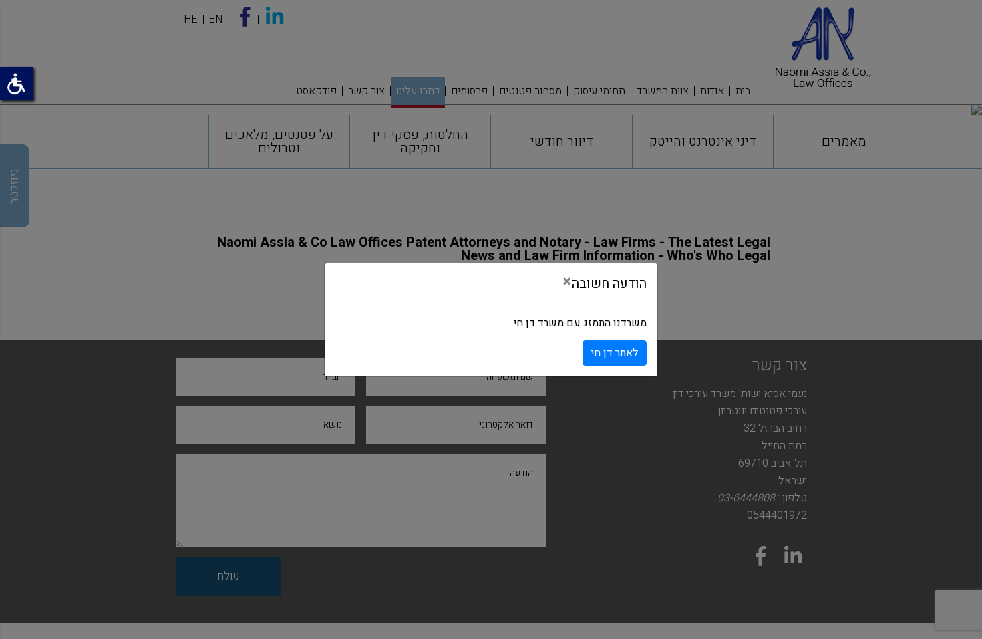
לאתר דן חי (614, 353)
